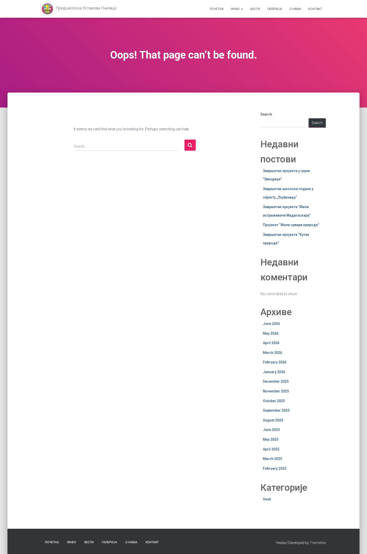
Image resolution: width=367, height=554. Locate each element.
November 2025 (276, 391)
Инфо (235, 9)
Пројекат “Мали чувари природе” (291, 225)
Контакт (315, 9)
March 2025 (272, 459)
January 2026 (274, 372)
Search (266, 114)
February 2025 (274, 468)
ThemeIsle (318, 543)
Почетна (216, 9)
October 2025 (274, 401)
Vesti (267, 499)
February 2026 (274, 362)
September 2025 (276, 410)
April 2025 (271, 449)
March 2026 (272, 353)
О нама (295, 9)
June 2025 (271, 430)
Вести (255, 9)
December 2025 (276, 381)
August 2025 (273, 420)
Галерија (274, 9)
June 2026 (271, 324)
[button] (241, 9)
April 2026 (271, 343)
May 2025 (270, 439)
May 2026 (270, 333)
